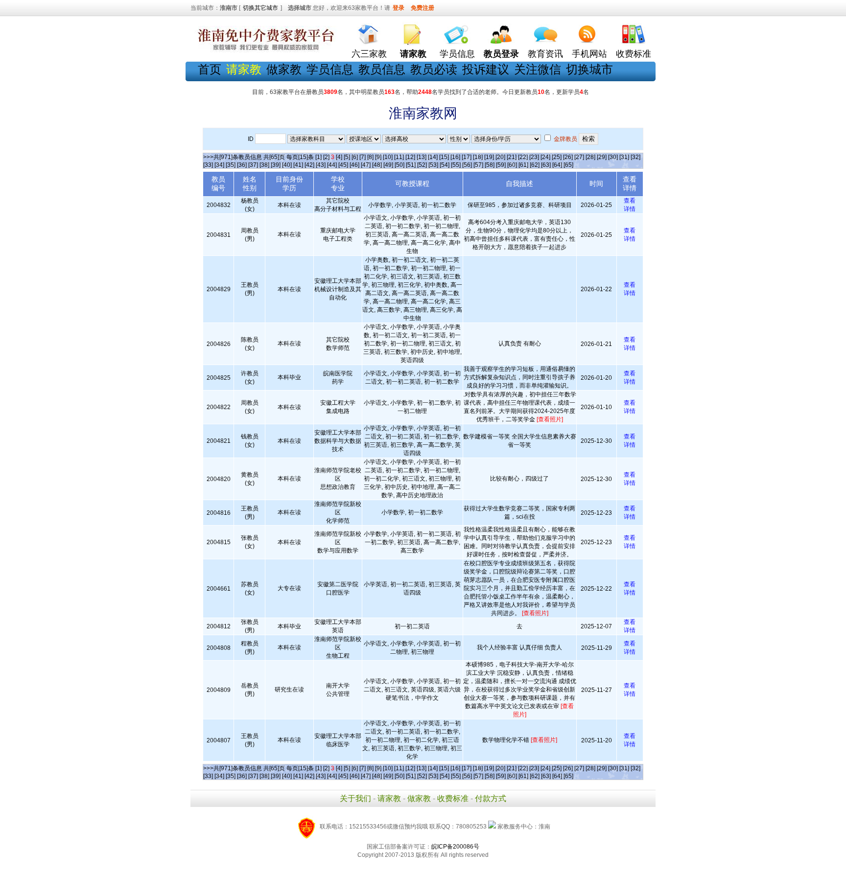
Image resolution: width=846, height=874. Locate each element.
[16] (455, 157)
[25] (557, 157)
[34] (219, 164)
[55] (456, 164)
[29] (602, 157)
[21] (512, 157)
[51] (411, 164)
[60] (512, 164)
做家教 (284, 69)
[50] (399, 164)
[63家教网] (263, 50)
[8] (370, 157)
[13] (421, 157)
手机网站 (589, 54)
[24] (545, 157)
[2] (326, 157)
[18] (478, 157)
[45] (343, 164)
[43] (321, 164)
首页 (209, 69)
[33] (208, 164)
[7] (362, 157)
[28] (590, 157)
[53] (433, 164)
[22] (523, 157)
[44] (332, 164)
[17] (466, 157)
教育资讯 (545, 54)
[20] (500, 157)
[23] (534, 157)
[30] (613, 157)
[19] (489, 157)
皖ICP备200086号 (455, 846)
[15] (444, 157)
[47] (366, 164)
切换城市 (589, 69)
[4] (339, 157)
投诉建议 (485, 69)
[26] (568, 157)
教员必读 (433, 69)
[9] (378, 157)
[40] (287, 164)
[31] (624, 157)
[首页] (369, 32)
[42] (309, 164)
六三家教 (369, 54)
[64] (557, 164)
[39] (276, 164)
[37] (253, 164)
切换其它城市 (260, 7)
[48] (377, 164)
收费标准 (633, 54)
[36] (242, 164)
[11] (399, 157)
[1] (318, 157)
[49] (388, 164)
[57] (478, 164)
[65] (568, 164)
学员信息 (457, 54)
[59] (501, 164)
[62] (535, 164)
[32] (635, 157)
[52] (422, 164)
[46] (354, 164)
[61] (523, 164)
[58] (489, 164)
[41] (298, 164)
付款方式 (490, 798)
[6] (355, 157)
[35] (230, 164)
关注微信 (537, 69)
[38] (264, 164)
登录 (398, 7)
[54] (444, 164)
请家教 (389, 798)
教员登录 (501, 54)
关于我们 (355, 798)
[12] (410, 157)
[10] (388, 157)
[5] (347, 157)
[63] (546, 164)
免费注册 (422, 7)
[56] (467, 164)
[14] (433, 157)
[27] (579, 157)
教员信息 (381, 69)
